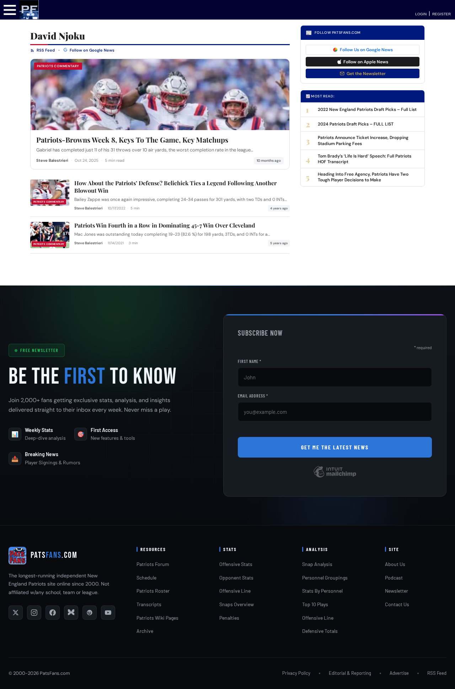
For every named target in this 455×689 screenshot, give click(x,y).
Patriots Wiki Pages (157, 618)
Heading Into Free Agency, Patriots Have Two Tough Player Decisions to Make (363, 177)
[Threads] (89, 612)
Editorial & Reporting (350, 673)
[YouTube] (108, 612)
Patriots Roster (153, 591)
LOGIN (421, 14)
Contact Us (397, 604)
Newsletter (396, 591)
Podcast (394, 578)
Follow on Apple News (365, 62)
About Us (395, 564)
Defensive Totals (320, 631)
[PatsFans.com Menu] (10, 9)
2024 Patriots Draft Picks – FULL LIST (356, 124)
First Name (249, 361)
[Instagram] (34, 612)
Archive (144, 631)
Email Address (253, 395)
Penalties (229, 618)
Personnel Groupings (325, 578)
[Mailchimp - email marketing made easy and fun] (335, 477)
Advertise (399, 673)
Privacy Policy (296, 673)
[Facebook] (53, 612)
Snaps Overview (236, 604)
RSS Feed (45, 50)
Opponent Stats (236, 578)
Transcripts (148, 604)
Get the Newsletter (366, 73)
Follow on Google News (91, 50)
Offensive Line (235, 591)
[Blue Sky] (71, 612)
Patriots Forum (152, 564)
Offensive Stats (235, 564)
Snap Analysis (317, 564)
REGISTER (441, 14)
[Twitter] (16, 612)
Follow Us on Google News (366, 50)
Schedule (146, 578)
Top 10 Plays (315, 604)
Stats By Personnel (322, 591)
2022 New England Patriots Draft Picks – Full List (367, 109)
